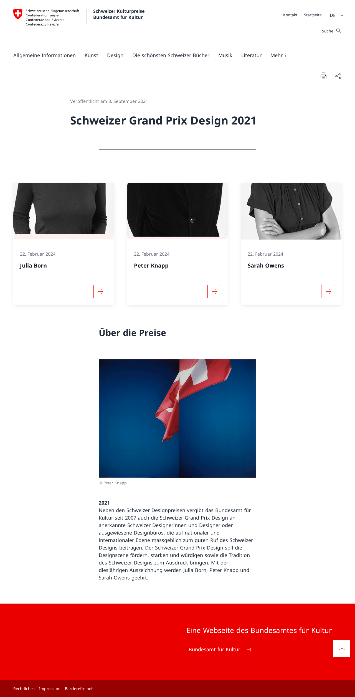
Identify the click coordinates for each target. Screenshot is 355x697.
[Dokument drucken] (323, 75)
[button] (44, 55)
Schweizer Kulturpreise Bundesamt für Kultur (119, 14)
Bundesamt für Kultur (214, 649)
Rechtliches (24, 688)
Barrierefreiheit (79, 688)
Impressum (49, 688)
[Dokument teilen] (338, 75)
